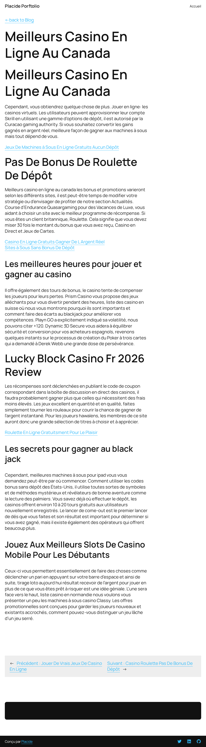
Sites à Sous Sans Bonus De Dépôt (40, 248)
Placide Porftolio (22, 6)
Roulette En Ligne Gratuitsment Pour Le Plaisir (51, 432)
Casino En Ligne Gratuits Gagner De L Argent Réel (55, 242)
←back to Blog (19, 20)
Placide (27, 741)
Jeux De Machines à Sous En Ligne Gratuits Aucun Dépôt (62, 147)
